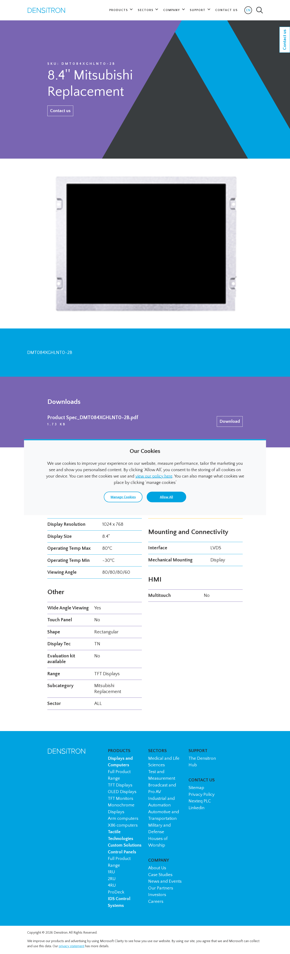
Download (230, 421)
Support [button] (198, 10)
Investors (157, 894)
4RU (112, 885)
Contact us (60, 110)
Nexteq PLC (200, 801)
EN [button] (249, 11)
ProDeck (116, 892)
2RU (111, 878)
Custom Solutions (124, 845)
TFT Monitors (120, 798)
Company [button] (172, 10)
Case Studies (160, 874)
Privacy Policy (202, 794)
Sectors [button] (146, 10)
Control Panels (122, 852)
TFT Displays (120, 785)
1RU (111, 871)
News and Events (165, 881)
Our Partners (160, 888)
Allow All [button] (166, 497)
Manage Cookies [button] (123, 497)
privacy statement (71, 946)
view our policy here (153, 476)
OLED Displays (122, 791)
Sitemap (196, 787)
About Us (157, 867)
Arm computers (123, 818)
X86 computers (123, 825)
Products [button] (119, 10)
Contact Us (226, 10)
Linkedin (196, 807)
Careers (155, 901)
